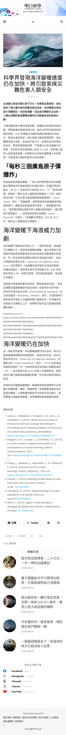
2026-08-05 (27, 631)
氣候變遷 (22, 536)
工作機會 (54, 717)
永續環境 (33, 72)
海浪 (41, 536)
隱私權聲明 (8, 721)
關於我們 (7, 717)
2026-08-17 (27, 567)
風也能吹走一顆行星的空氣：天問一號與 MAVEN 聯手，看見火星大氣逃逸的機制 (42, 602)
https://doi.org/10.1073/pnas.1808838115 (30, 435)
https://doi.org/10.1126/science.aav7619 (30, 474)
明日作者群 (43, 717)
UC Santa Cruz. (26, 510)
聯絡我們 (17, 717)
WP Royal (36, 728)
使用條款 (19, 721)
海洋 (32, 536)
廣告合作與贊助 (29, 717)
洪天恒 (12, 543)
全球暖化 (9, 536)
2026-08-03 (27, 587)
